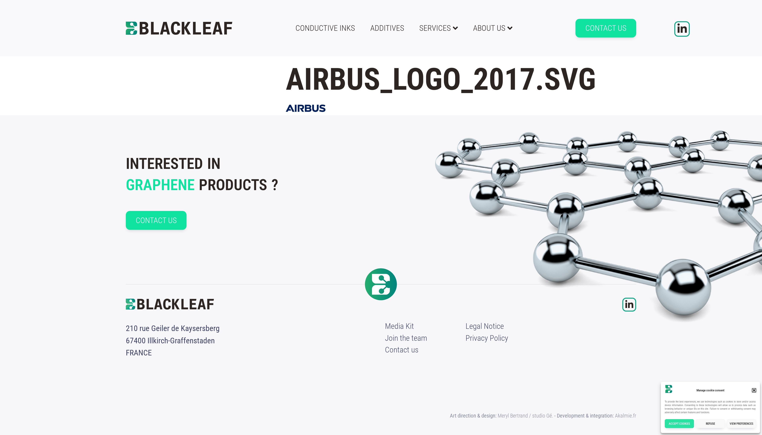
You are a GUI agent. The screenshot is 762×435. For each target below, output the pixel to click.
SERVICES (435, 28)
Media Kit (399, 326)
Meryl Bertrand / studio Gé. (525, 416)
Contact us (402, 349)
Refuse (710, 423)
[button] (754, 390)
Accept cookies (679, 423)
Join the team (406, 338)
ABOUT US (489, 28)
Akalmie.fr (625, 416)
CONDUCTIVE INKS (325, 28)
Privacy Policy (487, 338)
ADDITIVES (387, 28)
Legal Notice (485, 326)
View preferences (741, 423)
